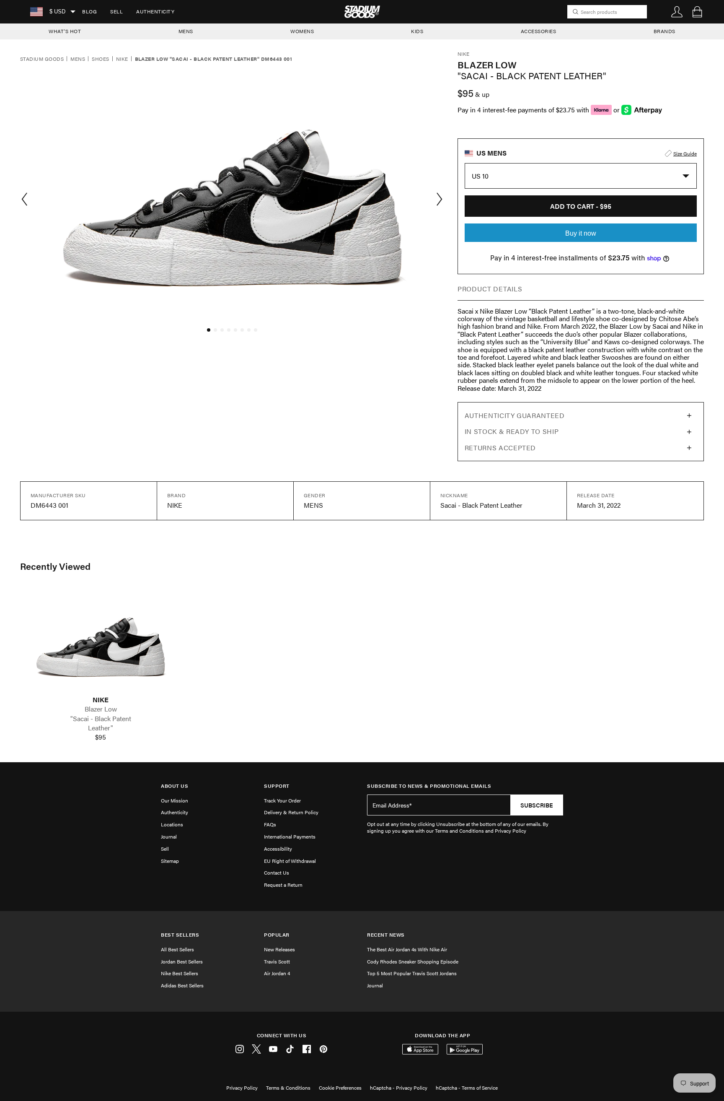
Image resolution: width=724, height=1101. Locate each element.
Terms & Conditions (288, 1087)
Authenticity (155, 11)
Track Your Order (282, 800)
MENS (185, 31)
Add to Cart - (580, 206)
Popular (277, 934)
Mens (77, 59)
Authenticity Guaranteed (515, 415)
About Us (174, 785)
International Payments (289, 836)
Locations (172, 824)
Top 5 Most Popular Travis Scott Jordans (412, 973)
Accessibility (278, 848)
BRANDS (664, 31)
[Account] (677, 11)
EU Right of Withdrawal (290, 861)
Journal (169, 836)
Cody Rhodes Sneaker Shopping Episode (412, 961)
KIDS (417, 31)
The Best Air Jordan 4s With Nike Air (407, 949)
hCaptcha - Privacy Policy (398, 1087)
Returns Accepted (500, 447)
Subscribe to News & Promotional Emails (429, 785)
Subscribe (536, 805)
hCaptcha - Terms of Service (467, 1087)
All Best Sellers (177, 949)
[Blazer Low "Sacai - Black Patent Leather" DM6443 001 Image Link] (100, 642)
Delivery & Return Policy (291, 812)
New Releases (279, 949)
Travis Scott (277, 961)
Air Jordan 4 (277, 973)
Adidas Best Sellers (182, 985)
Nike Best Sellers (179, 973)
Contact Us (276, 872)
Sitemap (170, 861)
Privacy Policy (242, 1087)
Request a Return (283, 884)
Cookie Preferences (340, 1087)
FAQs (270, 824)
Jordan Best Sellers (182, 961)
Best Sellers (180, 934)
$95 (100, 737)
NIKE (101, 699)
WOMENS (302, 31)
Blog (89, 11)
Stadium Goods (42, 59)
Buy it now (580, 233)
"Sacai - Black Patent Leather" (100, 723)
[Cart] (697, 11)
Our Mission (174, 800)
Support (277, 785)
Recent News (386, 934)
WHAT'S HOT (65, 31)
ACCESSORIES (538, 31)
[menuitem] (89, 12)
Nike (122, 59)
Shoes (100, 59)
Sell (116, 11)
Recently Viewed (55, 566)
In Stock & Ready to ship (512, 431)
